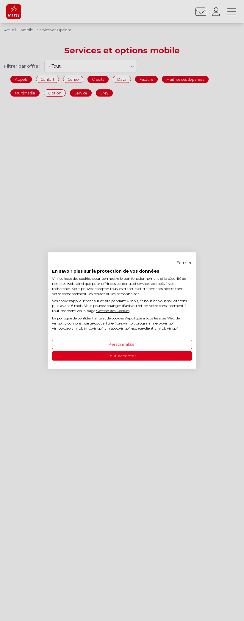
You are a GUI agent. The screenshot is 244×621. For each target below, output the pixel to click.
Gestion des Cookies (112, 310)
